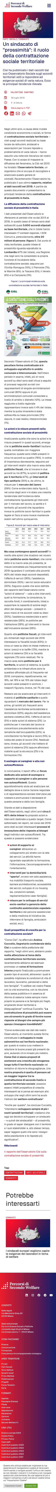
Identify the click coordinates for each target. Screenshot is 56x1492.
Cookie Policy (7, 1436)
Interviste (5, 1407)
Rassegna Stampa (9, 1401)
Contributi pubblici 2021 (12, 1457)
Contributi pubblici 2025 (12, 1445)
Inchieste (5, 1419)
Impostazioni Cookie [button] (13, 1486)
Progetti (5, 1382)
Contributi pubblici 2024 (12, 1448)
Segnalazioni (7, 1410)
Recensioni (6, 1413)
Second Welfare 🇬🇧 (9, 1422)
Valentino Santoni (22, 92)
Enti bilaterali (36, 1172)
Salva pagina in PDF (20, 108)
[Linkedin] (26, 1295)
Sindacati (24, 39)
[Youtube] (51, 1295)
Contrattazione (14, 1172)
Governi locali (7, 1373)
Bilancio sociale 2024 (11, 1433)
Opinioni (5, 1416)
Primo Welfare (7, 1376)
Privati (4, 1364)
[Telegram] (45, 1295)
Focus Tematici (8, 1385)
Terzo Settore (7, 1370)
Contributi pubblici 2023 (12, 1451)
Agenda (4, 1398)
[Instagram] (32, 1295)
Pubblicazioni (7, 1379)
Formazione (6, 1350)
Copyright (5, 1442)
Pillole (4, 1404)
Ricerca (4, 1344)
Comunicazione (8, 1347)
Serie (3, 1388)
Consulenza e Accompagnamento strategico (21, 1353)
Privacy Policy (7, 1439)
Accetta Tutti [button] (31, 1486)
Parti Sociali (10, 39)
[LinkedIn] (12, 114)
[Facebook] (6, 114)
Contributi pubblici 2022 (12, 1454)
